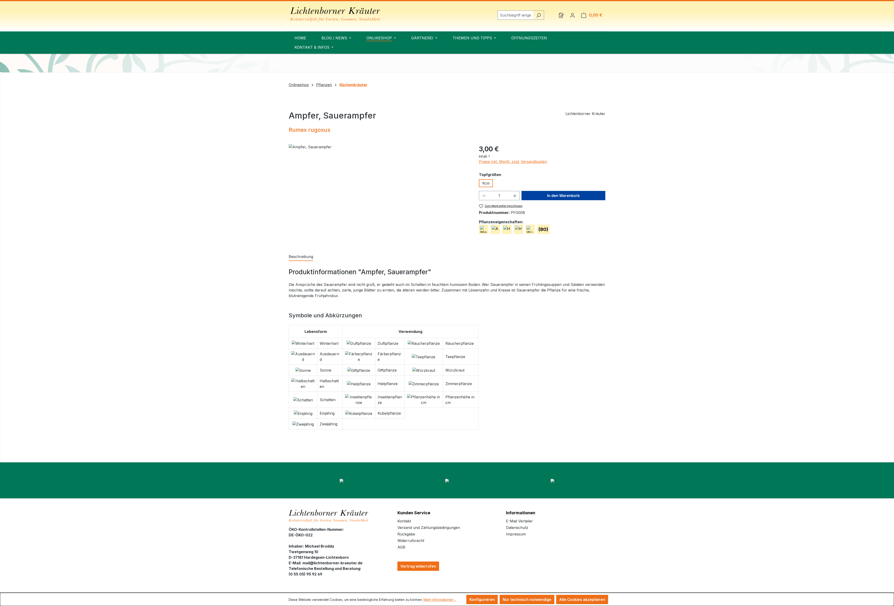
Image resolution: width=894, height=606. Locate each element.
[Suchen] (538, 15)
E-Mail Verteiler (519, 521)
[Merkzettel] (561, 15)
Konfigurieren (482, 599)
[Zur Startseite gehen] (335, 14)
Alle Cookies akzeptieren (582, 599)
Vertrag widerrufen (418, 566)
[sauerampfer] (379, 194)
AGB (401, 547)
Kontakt (404, 521)
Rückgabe (406, 534)
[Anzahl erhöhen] (515, 195)
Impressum (516, 534)
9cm (486, 183)
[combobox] (515, 15)
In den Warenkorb (563, 195)
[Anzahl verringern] (484, 195)
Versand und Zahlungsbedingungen (428, 527)
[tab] (301, 257)
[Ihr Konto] (572, 15)
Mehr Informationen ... (439, 600)
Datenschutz (517, 527)
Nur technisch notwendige (527, 599)
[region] (379, 194)
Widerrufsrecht (410, 540)
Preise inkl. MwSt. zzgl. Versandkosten (513, 161)
